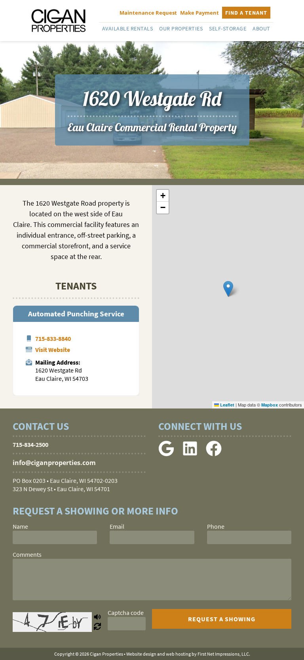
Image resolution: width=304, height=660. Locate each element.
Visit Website (52, 350)
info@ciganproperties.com (54, 462)
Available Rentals (127, 28)
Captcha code (126, 613)
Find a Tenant (246, 12)
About (261, 28)
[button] (228, 289)
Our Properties (181, 28)
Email (117, 526)
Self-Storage (227, 28)
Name (20, 526)
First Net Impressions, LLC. (224, 654)
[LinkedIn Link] (190, 454)
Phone (215, 526)
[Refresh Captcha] (97, 627)
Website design (141, 654)
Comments (27, 554)
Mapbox (269, 405)
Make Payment (199, 12)
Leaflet (226, 405)
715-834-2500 (30, 444)
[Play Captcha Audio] (97, 617)
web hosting (178, 654)
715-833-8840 (53, 338)
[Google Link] (166, 454)
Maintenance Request (148, 12)
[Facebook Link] (214, 454)
